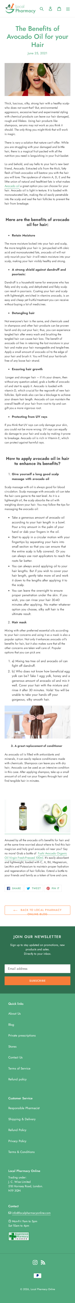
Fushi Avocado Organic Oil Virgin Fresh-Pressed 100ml (36, 855)
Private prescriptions (22, 1035)
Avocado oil (12, 186)
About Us (14, 1013)
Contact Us (15, 1057)
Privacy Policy (17, 1141)
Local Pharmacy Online (43, 1289)
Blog (11, 1024)
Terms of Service (19, 1068)
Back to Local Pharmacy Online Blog (41, 911)
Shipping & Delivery (22, 1119)
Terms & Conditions (21, 1152)
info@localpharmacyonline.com (31, 1213)
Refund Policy (17, 1130)
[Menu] (68, 8)
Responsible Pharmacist (24, 1108)
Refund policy (17, 1079)
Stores (12, 1046)
